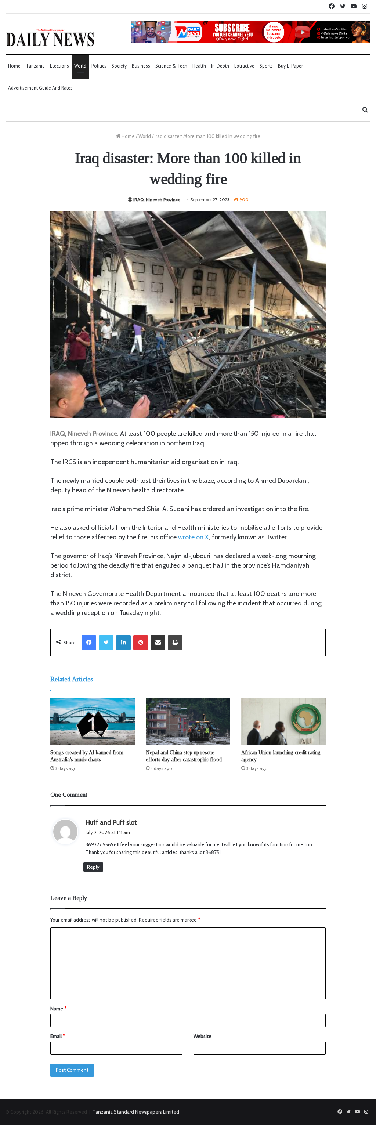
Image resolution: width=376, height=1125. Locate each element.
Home (14, 66)
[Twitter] (106, 642)
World (80, 66)
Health (199, 66)
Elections (59, 66)
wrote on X (193, 537)
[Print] (175, 642)
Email (57, 1036)
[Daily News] (50, 37)
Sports (266, 66)
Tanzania (35, 66)
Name (58, 1009)
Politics (98, 66)
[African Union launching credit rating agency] (283, 721)
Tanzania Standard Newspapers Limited (136, 1112)
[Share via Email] (158, 642)
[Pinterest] (140, 642)
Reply (93, 867)
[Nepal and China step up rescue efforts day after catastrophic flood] (188, 721)
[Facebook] (89, 642)
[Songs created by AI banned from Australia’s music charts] (92, 721)
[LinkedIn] (123, 642)
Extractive (244, 66)
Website (203, 1036)
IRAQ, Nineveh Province (156, 199)
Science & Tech (171, 66)
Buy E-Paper (290, 66)
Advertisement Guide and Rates (40, 88)
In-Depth (220, 66)
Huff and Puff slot (111, 822)
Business (141, 66)
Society (119, 66)
